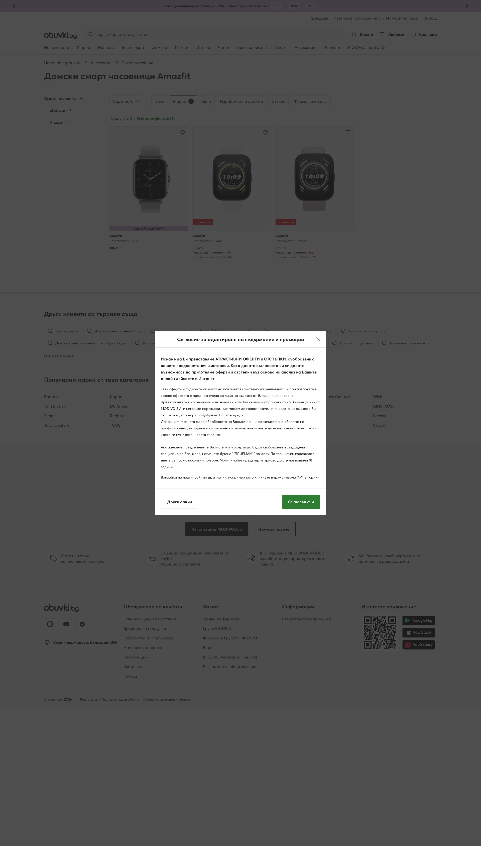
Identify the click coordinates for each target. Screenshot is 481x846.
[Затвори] (318, 339)
